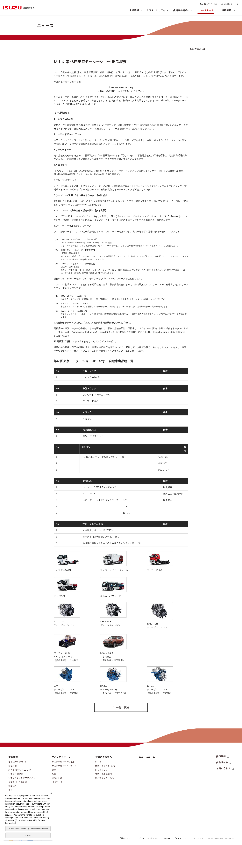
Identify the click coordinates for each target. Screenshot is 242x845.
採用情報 (221, 756)
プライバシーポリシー (148, 838)
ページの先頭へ (212, 754)
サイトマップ (197, 838)
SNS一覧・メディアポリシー (174, 838)
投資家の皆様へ (103, 756)
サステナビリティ (61, 756)
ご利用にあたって (126, 838)
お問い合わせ (223, 768)
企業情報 (13, 756)
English (228, 3)
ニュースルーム (147, 756)
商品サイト (209, 4)
